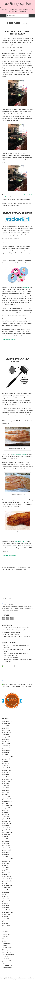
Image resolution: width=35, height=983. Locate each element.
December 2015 (7, 799)
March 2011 (6, 925)
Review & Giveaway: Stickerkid (17, 213)
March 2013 (6, 872)
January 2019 (7, 732)
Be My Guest (6, 934)
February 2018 (7, 745)
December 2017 (7, 750)
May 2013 (6, 867)
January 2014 (7, 850)
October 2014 (7, 830)
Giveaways (6, 941)
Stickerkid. (26, 287)
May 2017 (6, 763)
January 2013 (7, 876)
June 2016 (6, 785)
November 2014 (7, 828)
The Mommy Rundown (18, 3)
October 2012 (7, 883)
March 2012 (6, 899)
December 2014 (7, 825)
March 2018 (6, 743)
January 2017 (7, 772)
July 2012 (5, 890)
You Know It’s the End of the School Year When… (16, 627)
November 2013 (7, 854)
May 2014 (6, 841)
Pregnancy (6, 958)
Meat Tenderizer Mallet (19, 454)
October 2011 (7, 910)
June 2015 (6, 812)
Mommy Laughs (7, 950)
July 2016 (5, 783)
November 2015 (7, 801)
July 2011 (5, 916)
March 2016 (6, 792)
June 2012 (6, 892)
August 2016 (6, 781)
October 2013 (7, 856)
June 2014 (6, 839)
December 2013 (7, 852)
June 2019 (6, 726)
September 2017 (7, 757)
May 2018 (6, 741)
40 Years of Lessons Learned (11, 634)
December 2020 (7, 721)
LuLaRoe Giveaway (13, 657)
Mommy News (7, 952)
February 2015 (7, 821)
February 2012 (7, 901)
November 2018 (7, 734)
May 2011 (6, 921)
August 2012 (6, 887)
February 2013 (7, 874)
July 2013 (5, 863)
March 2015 (6, 819)
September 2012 (7, 885)
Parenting (6, 956)
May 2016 (6, 788)
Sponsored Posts (8, 965)
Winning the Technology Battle (11, 632)
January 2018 (7, 748)
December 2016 (7, 774)
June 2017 (6, 761)
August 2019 (6, 723)
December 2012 (7, 878)
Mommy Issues (7, 947)
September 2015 (7, 805)
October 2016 (7, 777)
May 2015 (6, 814)
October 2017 (7, 754)
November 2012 (7, 881)
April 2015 (6, 816)
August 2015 (6, 808)
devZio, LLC (31, 978)
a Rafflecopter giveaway (9, 339)
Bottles (5, 936)
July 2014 (5, 836)
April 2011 (6, 923)
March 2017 (6, 768)
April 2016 (6, 790)
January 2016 (7, 796)
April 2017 (6, 765)
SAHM (5, 963)
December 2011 (7, 905)
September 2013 (7, 859)
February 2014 (7, 848)
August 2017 (6, 759)
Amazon (7, 197)
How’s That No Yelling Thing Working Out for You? (17, 630)
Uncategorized (7, 967)
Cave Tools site (28, 195)
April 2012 (6, 896)
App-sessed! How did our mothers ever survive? (16, 636)
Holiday (5, 945)
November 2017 (7, 752)
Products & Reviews (9, 961)
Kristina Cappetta (8, 659)
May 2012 (6, 894)
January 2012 (7, 903)
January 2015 (7, 823)
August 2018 (6, 737)
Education (6, 939)
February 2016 (7, 794)
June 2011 (6, 918)
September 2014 (7, 832)
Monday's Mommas (8, 954)
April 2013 (6, 870)
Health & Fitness (7, 943)
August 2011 (6, 914)
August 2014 (6, 834)
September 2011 (7, 912)
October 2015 (7, 803)
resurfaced (6, 645)
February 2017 (7, 770)
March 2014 (6, 845)
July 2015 (5, 810)
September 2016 (7, 779)
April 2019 (6, 728)
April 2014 (6, 843)
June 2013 (6, 865)
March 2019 (6, 730)
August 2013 (6, 861)
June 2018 (6, 739)
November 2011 (7, 907)
